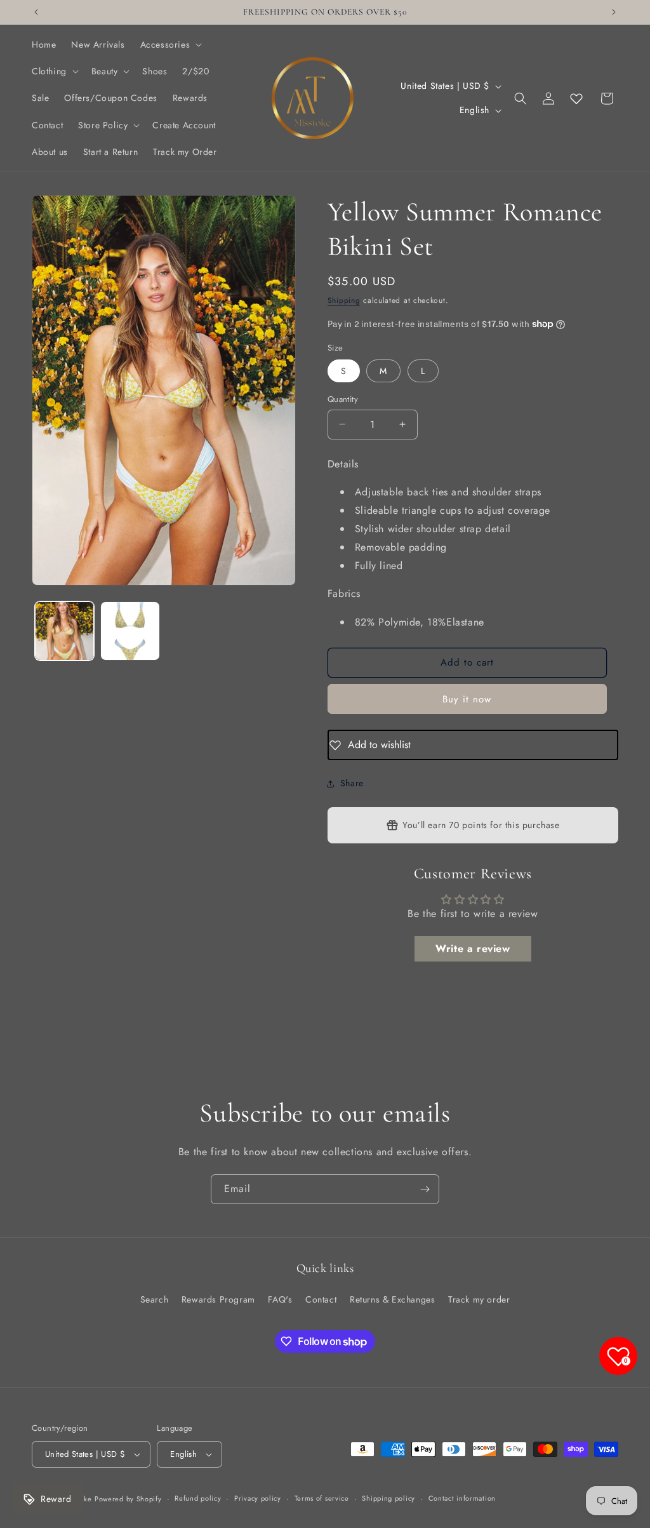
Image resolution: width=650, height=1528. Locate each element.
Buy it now (466, 699)
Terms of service (322, 1498)
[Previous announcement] (36, 12)
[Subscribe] (425, 1189)
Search (154, 1299)
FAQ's (280, 1299)
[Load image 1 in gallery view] (64, 630)
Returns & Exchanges (392, 1299)
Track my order (479, 1299)
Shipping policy (388, 1498)
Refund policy (198, 1498)
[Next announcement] (614, 12)
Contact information (462, 1498)
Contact (320, 1299)
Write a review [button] (472, 948)
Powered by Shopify (128, 1499)
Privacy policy (257, 1498)
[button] (170, 44)
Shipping (344, 300)
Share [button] (352, 783)
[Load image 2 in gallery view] (129, 630)
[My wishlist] (576, 98)
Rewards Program (218, 1299)
